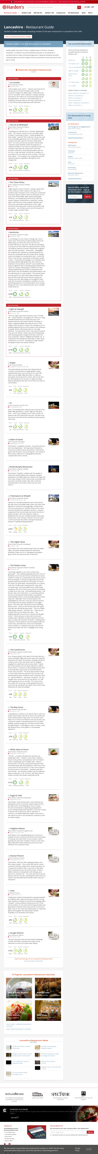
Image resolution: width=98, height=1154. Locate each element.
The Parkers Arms (18, 565)
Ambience (27, 106)
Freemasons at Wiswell (20, 496)
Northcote (14, 232)
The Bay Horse (16, 707)
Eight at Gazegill (17, 309)
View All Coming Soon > (75, 178)
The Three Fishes (17, 182)
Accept (89, 1149)
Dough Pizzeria (16, 933)
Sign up (87, 197)
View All (33, 72)
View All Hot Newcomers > (76, 138)
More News (33, 1042)
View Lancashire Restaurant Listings (18, 37)
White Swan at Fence (19, 749)
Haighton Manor (17, 828)
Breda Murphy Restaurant (20, 466)
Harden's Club (26, 13)
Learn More (14, 1117)
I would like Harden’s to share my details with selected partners (70, 1135)
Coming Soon (60, 13)
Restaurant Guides (10, 13)
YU (10, 403)
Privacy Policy (72, 200)
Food (15, 106)
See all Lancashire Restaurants (33, 961)
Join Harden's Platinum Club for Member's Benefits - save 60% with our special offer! (49, 2)
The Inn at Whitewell (19, 124)
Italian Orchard (16, 439)
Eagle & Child (16, 795)
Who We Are (38, 13)
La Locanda (15, 82)
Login (88, 7)
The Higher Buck (17, 542)
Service (21, 106)
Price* (10, 106)
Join (92, 7)
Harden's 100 (49, 13)
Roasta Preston (17, 855)
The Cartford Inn (17, 649)
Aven (12, 890)
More (90, 13)
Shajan (12, 362)
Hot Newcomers (73, 13)
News (84, 13)
